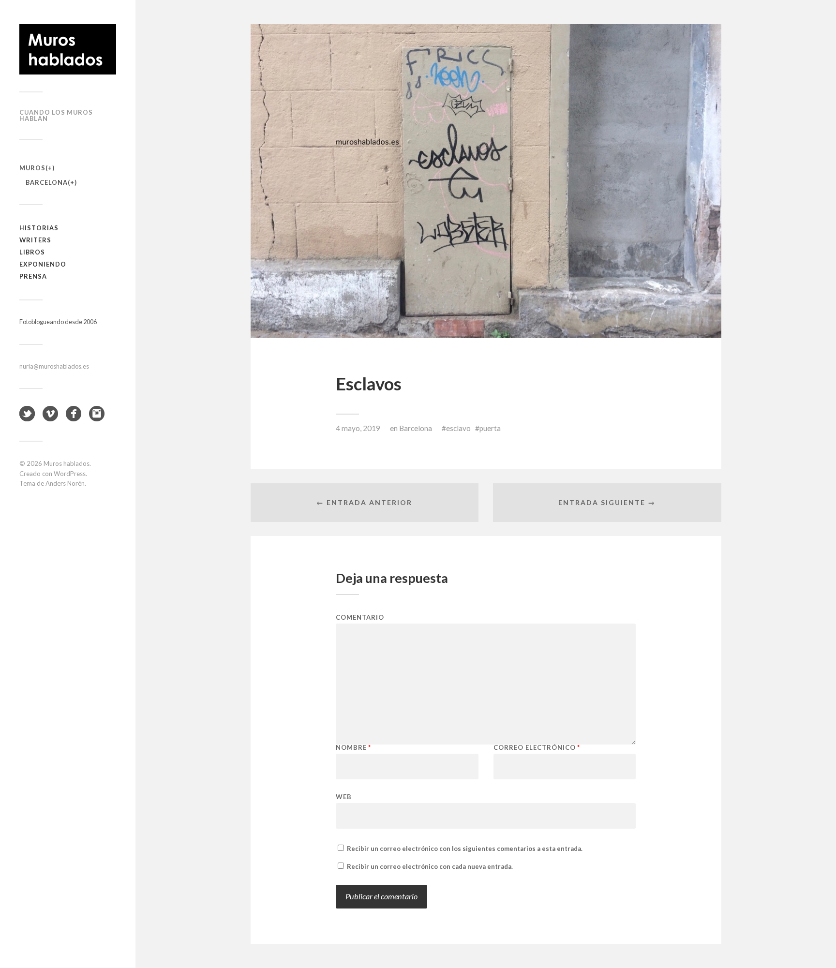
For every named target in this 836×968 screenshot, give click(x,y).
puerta (490, 428)
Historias (39, 228)
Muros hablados (67, 463)
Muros (32, 168)
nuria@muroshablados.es (54, 366)
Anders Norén (65, 483)
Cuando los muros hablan (56, 115)
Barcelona (47, 182)
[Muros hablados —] (67, 49)
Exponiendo (42, 264)
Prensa (33, 276)
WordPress (70, 473)
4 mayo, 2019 (358, 428)
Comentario (360, 617)
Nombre (353, 748)
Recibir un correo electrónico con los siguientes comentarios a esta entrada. (464, 848)
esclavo (458, 428)
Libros (32, 252)
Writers (35, 240)
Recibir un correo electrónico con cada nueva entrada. (430, 866)
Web (344, 796)
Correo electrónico (536, 748)
